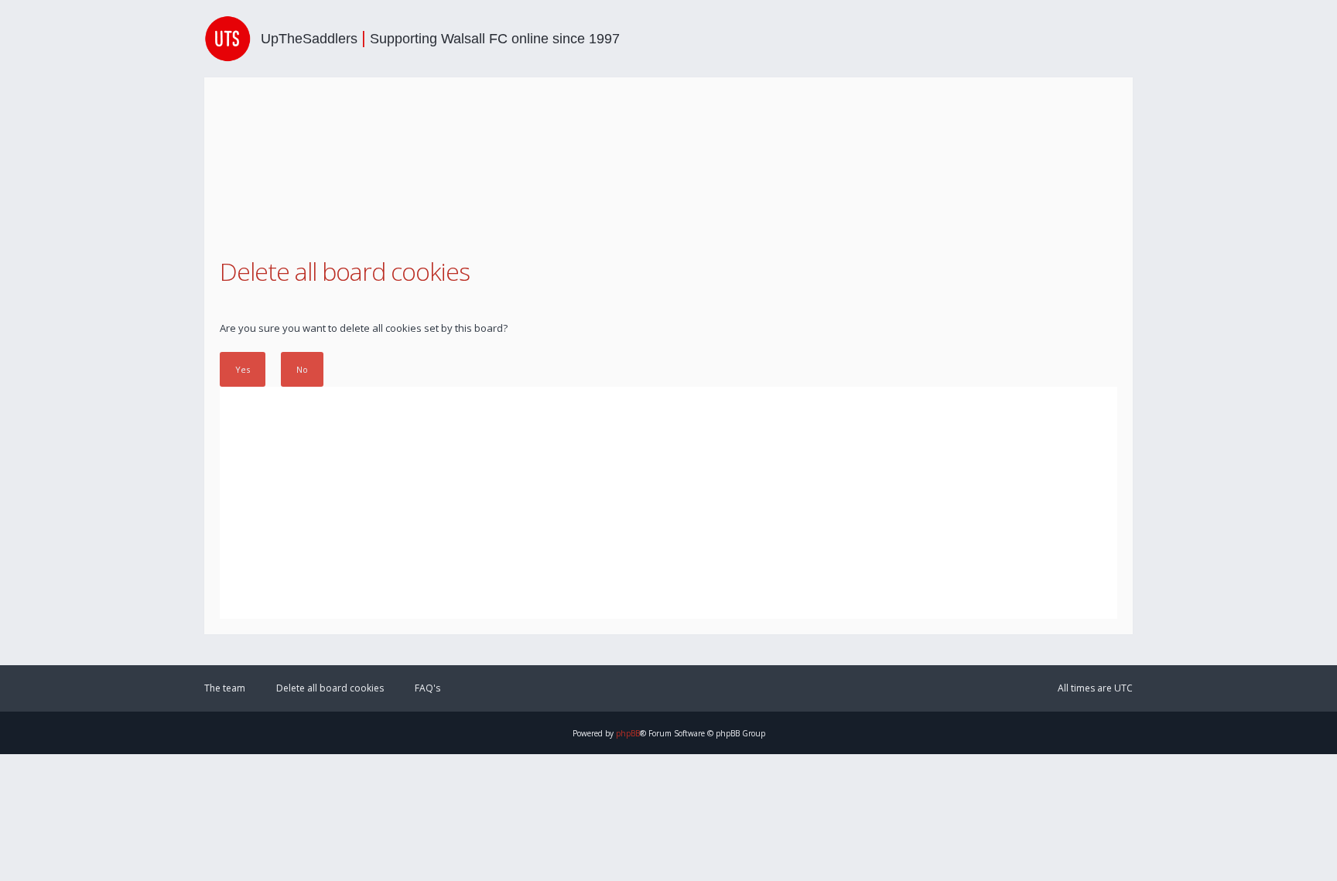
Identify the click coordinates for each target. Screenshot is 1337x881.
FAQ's (427, 688)
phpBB (628, 733)
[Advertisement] (668, 502)
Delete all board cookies (330, 688)
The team (224, 688)
